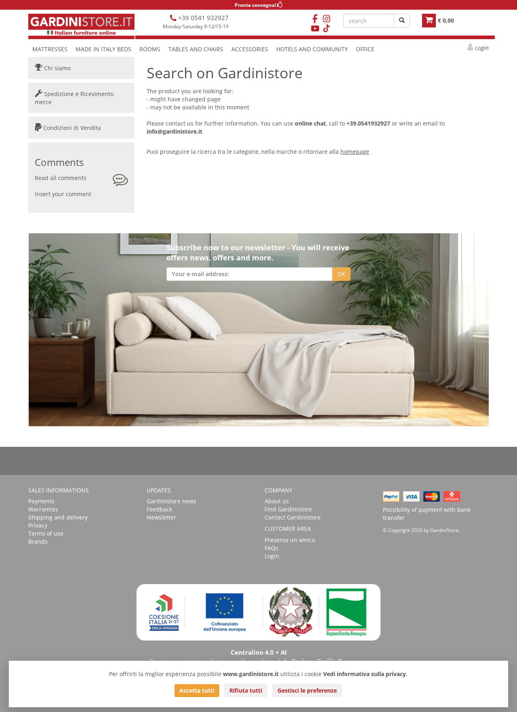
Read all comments (60, 178)
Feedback (159, 509)
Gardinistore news (171, 501)
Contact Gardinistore (293, 517)
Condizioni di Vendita (71, 128)
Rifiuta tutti (245, 690)
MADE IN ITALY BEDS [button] (103, 49)
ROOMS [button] (149, 49)
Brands (38, 541)
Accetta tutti (196, 690)
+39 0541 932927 (203, 18)
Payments (41, 501)
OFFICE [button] (365, 49)
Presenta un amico (290, 540)
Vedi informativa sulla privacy (364, 674)
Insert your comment (63, 194)
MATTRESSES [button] (49, 49)
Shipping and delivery (58, 517)
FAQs (271, 548)
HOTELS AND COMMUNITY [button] (312, 49)
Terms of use (45, 533)
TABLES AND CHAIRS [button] (195, 49)
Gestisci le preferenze (307, 690)
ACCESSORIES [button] (249, 49)
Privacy (37, 525)
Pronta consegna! (256, 5)
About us (277, 501)
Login (482, 48)
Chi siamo (56, 68)
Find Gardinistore (288, 509)
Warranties (43, 509)
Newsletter (161, 517)
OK (341, 274)
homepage (354, 151)
